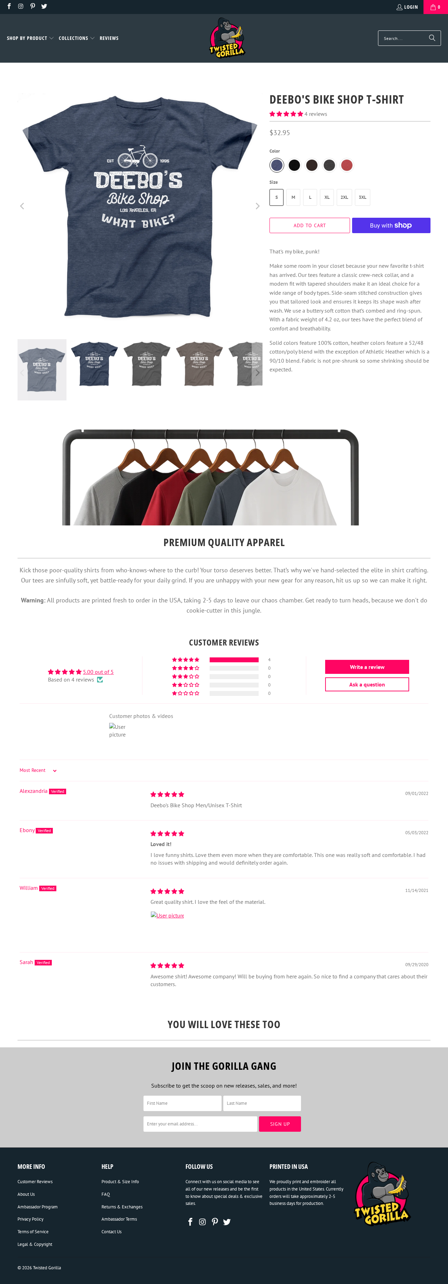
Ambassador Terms (119, 1219)
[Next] (257, 206)
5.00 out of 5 (98, 671)
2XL (344, 197)
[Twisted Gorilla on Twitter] (44, 7)
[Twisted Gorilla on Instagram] (20, 7)
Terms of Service (33, 1232)
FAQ (106, 1194)
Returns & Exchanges (122, 1207)
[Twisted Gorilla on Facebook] (8, 7)
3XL (362, 197)
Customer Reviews (35, 1182)
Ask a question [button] (367, 684)
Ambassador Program (38, 1207)
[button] (30, 38)
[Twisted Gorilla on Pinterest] (32, 7)
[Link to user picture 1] (167, 928)
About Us (26, 1194)
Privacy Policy (30, 1219)
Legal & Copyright (35, 1244)
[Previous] (22, 206)
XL (327, 197)
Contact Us (111, 1232)
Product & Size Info (120, 1182)
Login (411, 7)
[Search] (432, 38)
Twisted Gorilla (47, 1268)
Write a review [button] (367, 666)
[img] (167, 794)
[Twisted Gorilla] (227, 38)
